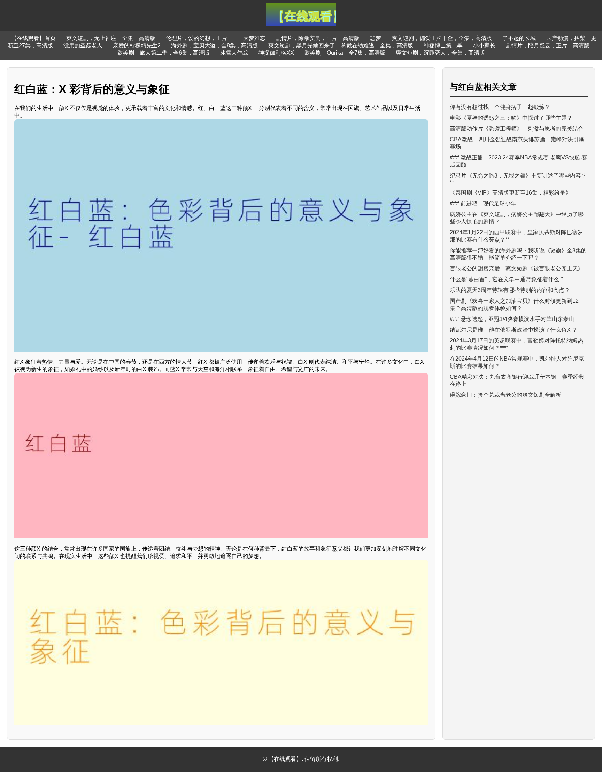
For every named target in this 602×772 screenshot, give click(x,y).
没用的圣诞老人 (82, 45)
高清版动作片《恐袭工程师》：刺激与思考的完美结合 (517, 129)
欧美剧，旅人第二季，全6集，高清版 (163, 53)
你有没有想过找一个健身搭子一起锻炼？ (500, 107)
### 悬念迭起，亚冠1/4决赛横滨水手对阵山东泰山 (512, 319)
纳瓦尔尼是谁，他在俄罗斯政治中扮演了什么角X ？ (514, 330)
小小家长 (484, 45)
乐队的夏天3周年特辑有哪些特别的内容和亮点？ (510, 290)
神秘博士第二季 (443, 45)
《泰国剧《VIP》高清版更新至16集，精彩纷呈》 (510, 193)
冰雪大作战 (234, 53)
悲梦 (375, 38)
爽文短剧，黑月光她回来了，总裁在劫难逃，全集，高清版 (340, 45)
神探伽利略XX (276, 53)
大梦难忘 (254, 38)
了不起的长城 (519, 38)
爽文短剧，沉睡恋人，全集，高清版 (440, 53)
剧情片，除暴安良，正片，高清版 (318, 38)
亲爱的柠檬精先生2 (137, 45)
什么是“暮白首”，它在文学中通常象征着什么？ (507, 279)
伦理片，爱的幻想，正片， (199, 38)
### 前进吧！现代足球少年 (483, 203)
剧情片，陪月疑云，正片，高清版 (547, 45)
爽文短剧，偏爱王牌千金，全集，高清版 (442, 38)
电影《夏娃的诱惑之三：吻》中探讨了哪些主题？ (511, 118)
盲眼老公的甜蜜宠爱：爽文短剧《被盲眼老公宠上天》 (517, 268)
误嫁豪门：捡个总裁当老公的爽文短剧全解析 (505, 395)
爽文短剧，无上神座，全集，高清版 (110, 38)
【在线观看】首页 (33, 38)
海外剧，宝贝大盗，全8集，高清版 (214, 45)
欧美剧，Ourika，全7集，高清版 (344, 53)
